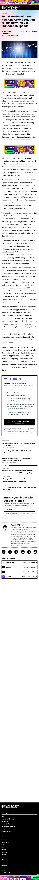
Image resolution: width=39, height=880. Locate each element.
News (3, 468)
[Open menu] (37, 7)
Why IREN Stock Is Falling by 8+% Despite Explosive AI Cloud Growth (19, 444)
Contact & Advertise (8, 819)
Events (4, 868)
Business (4, 840)
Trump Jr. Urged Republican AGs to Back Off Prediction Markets (17, 452)
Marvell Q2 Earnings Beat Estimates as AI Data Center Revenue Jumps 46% (18, 459)
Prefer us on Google (30, 31)
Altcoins (4, 854)
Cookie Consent (7, 831)
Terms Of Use (6, 824)
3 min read (6, 34)
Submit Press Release (8, 826)
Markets (8, 485)
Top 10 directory (7, 873)
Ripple (8, 468)
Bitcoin (4, 849)
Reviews (4, 865)
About (3, 816)
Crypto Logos (6, 863)
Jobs (3, 870)
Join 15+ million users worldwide (19, 422)
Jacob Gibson (6, 31)
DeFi (3, 844)
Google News (6, 829)
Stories (4, 13)
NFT (3, 847)
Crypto (8, 476)
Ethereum (4, 852)
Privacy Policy (6, 821)
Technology (5, 842)
